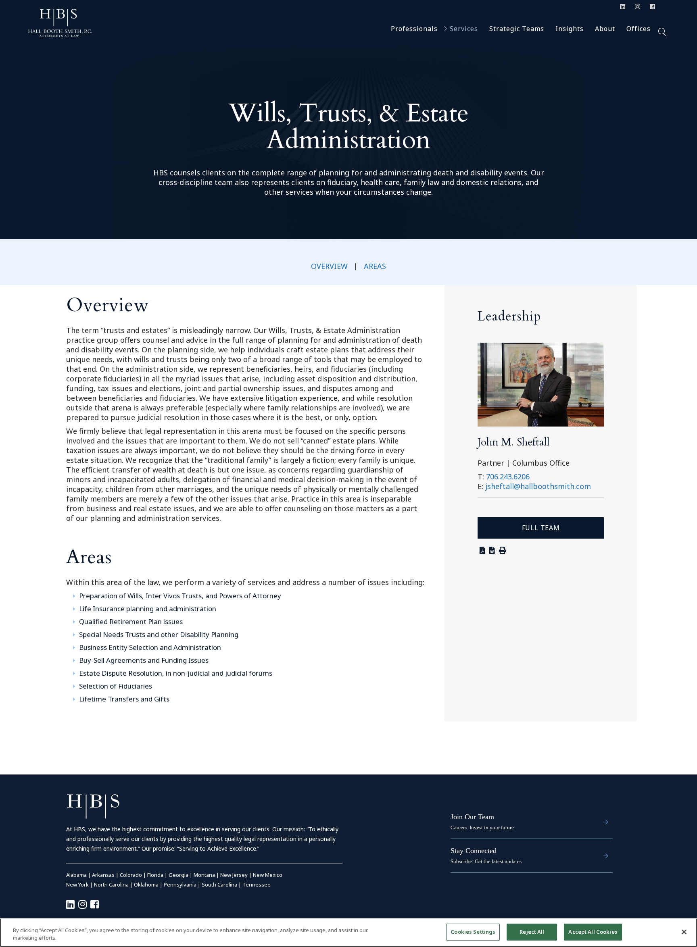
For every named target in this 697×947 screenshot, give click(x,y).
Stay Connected (474, 851)
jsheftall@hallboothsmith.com (538, 486)
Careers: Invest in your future (482, 827)
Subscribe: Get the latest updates (486, 861)
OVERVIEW (329, 266)
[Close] (684, 932)
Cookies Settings (473, 931)
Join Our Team (472, 817)
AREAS (375, 266)
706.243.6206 (508, 476)
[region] (348, 932)
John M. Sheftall (514, 442)
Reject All (532, 931)
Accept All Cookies (592, 931)
